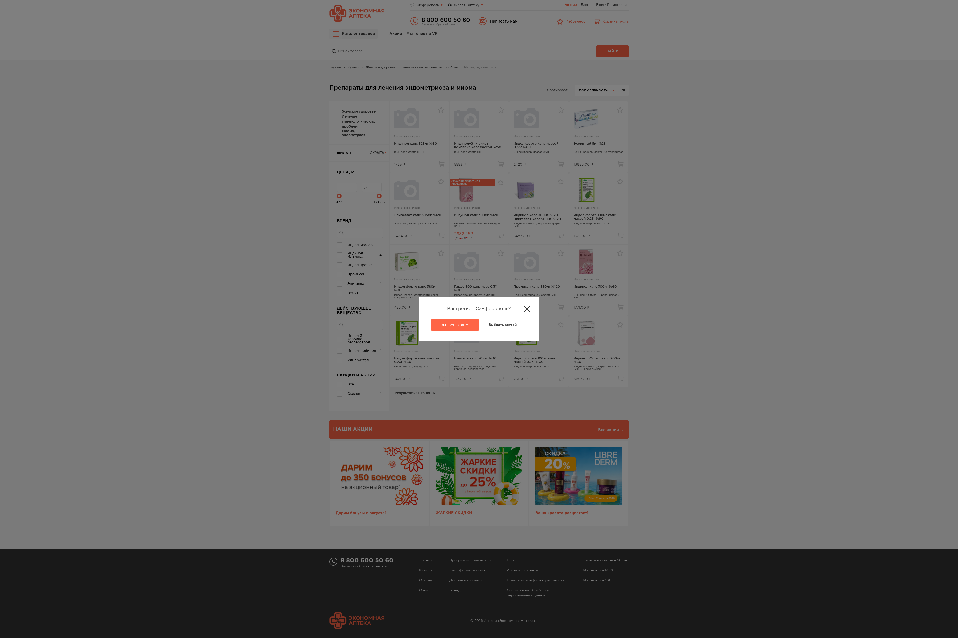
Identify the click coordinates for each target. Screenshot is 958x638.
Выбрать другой (503, 325)
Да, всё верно (455, 325)
